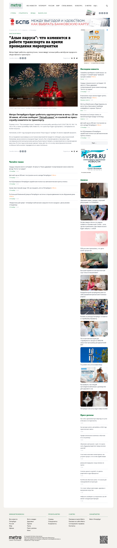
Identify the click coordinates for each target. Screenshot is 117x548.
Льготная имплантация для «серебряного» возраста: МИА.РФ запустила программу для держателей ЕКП (93, 342)
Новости (82, 119)
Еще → (94, 143)
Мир (58, 6)
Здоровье (30, 521)
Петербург (42, 6)
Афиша (11, 528)
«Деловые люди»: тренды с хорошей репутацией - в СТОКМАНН (92, 201)
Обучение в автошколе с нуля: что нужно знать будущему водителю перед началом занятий (93, 446)
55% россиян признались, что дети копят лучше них (92, 249)
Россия (51, 6)
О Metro (88, 6)
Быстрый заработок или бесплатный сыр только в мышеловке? (92, 271)
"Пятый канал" (47, 117)
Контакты (72, 526)
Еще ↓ (96, 6)
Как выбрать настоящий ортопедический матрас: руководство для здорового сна (93, 387)
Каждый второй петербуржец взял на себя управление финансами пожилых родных (93, 295)
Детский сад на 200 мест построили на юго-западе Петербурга (30, 175)
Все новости (32, 6)
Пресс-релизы (31, 528)
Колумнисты (52, 524)
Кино (81, 110)
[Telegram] (77, 58)
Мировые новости (85, 100)
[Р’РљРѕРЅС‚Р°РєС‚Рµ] (72, 58)
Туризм (29, 524)
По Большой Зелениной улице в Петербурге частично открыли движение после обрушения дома (42, 194)
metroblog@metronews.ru (54, 539)
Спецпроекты (23, 13)
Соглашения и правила (76, 524)
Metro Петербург (95, 519)
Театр (29, 526)
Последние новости (89, 69)
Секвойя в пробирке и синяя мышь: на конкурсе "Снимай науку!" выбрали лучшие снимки (93, 75)
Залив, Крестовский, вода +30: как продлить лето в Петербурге (30, 188)
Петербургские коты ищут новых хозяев (93, 409)
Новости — (25, 30)
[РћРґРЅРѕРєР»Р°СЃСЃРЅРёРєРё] (74, 58)
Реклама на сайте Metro (77, 521)
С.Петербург (32, 30)
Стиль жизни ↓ (67, 6)
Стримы (13, 13)
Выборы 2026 (42, 13)
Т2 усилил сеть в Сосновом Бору (91, 365)
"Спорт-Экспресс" (35, 540)
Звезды (33, 13)
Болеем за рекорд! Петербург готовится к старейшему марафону (93, 318)
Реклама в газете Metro (77, 519)
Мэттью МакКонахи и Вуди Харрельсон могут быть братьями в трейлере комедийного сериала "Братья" (93, 106)
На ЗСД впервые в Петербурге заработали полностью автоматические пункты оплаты (38, 182)
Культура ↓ (79, 6)
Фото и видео (31, 519)
